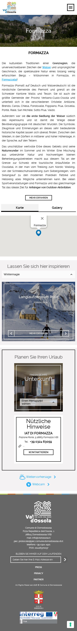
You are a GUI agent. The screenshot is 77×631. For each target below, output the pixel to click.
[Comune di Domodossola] (38, 599)
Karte (20, 207)
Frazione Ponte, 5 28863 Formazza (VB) (38, 437)
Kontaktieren (38, 452)
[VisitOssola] (9, 7)
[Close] (42, 218)
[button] (38, 233)
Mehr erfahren (38, 197)
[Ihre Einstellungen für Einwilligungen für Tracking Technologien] (70, 624)
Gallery (57, 207)
